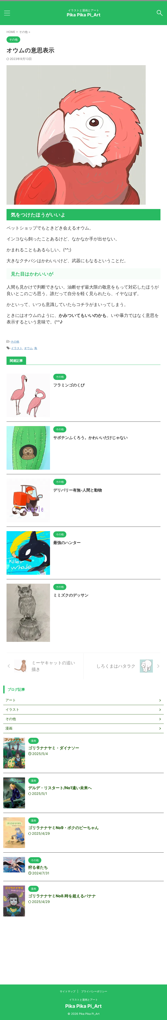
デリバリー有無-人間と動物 (77, 490)
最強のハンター (67, 542)
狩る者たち (38, 867)
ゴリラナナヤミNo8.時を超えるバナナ (62, 896)
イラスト (16, 348)
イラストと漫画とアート (83, 999)
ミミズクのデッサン (71, 595)
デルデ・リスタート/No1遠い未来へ (60, 787)
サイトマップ (67, 991)
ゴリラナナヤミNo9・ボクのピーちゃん (63, 827)
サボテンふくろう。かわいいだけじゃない (90, 437)
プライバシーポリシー (94, 991)
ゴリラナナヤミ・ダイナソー (53, 748)
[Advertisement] (83, 961)
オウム (28, 348)
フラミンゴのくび (69, 385)
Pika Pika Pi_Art (83, 14)
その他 (15, 341)
